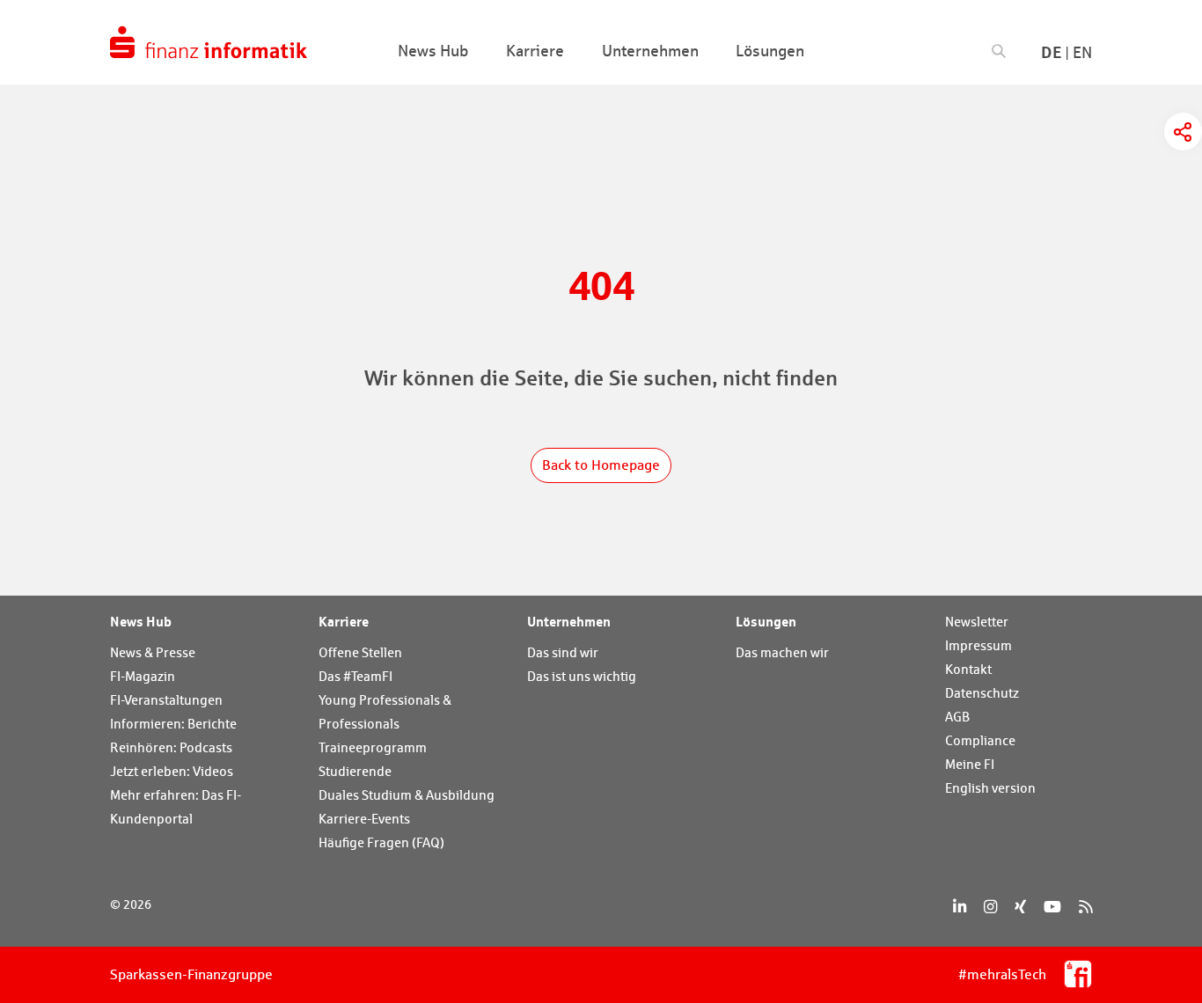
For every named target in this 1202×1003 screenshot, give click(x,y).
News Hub (141, 621)
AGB (957, 716)
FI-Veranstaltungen (166, 699)
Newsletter (976, 621)
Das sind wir (562, 652)
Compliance (980, 740)
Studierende (355, 771)
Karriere (344, 621)
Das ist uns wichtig (581, 676)
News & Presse (152, 652)
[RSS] (1085, 906)
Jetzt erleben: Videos (171, 771)
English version (990, 787)
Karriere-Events (364, 818)
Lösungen (766, 621)
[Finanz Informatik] (208, 42)
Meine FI (969, 764)
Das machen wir (782, 652)
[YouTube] (1052, 906)
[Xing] (1020, 906)
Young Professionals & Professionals (385, 711)
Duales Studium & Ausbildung (407, 794)
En (1082, 52)
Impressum (978, 645)
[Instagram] (990, 906)
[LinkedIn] (959, 906)
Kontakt (968, 669)
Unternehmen (569, 621)
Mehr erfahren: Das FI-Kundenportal (175, 806)
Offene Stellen (360, 652)
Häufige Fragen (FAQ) (381, 842)
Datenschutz (982, 692)
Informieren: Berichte (173, 723)
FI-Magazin (142, 676)
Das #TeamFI (355, 676)
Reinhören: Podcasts (171, 747)
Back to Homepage (601, 465)
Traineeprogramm (373, 747)
